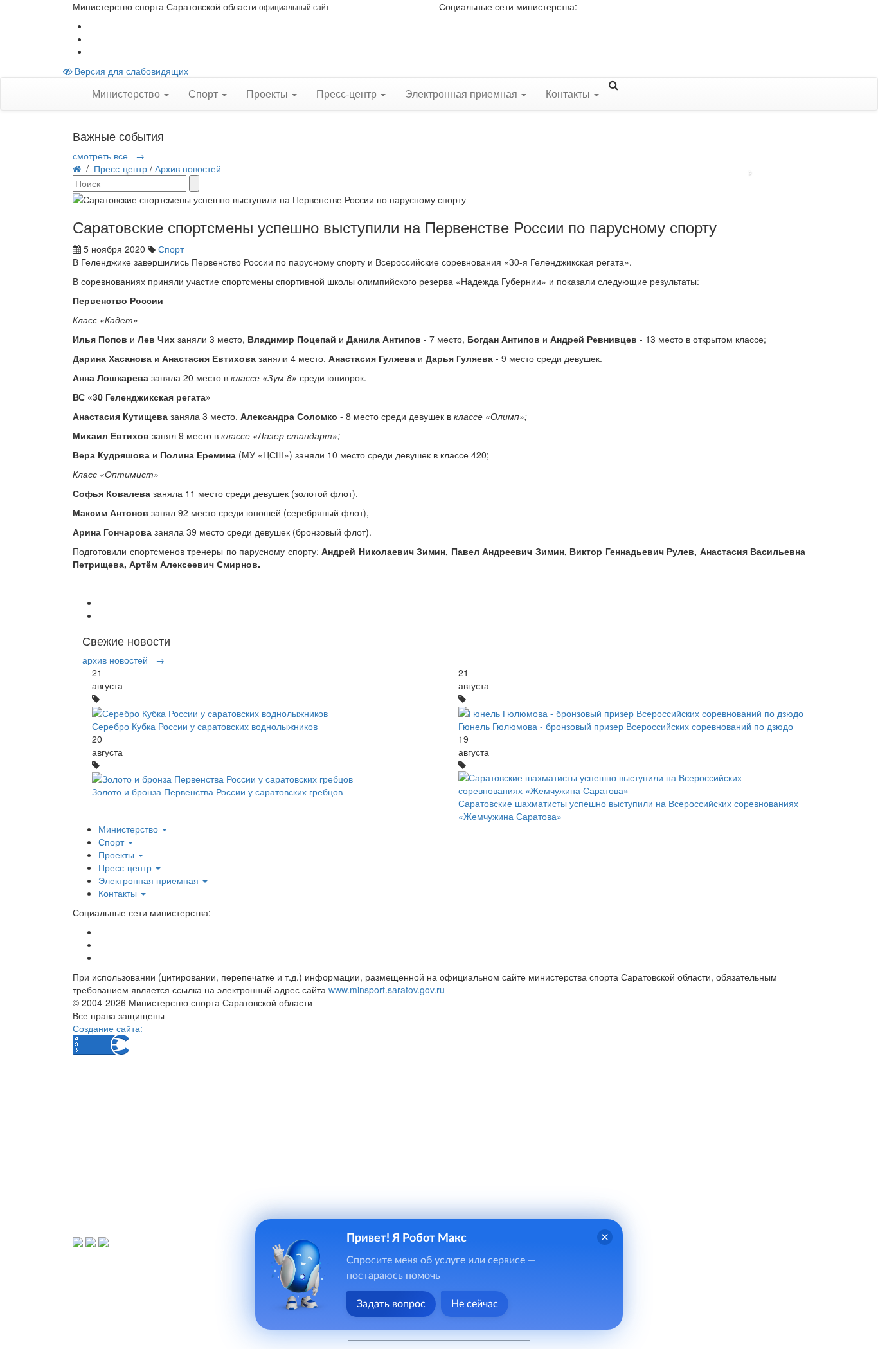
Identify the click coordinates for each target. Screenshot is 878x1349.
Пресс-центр (120, 168)
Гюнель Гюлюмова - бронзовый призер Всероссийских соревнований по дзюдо (625, 726)
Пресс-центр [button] (347, 93)
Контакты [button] (569, 93)
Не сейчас (474, 1304)
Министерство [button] (127, 93)
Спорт (171, 248)
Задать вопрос (391, 1304)
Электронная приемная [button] (462, 93)
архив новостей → (123, 659)
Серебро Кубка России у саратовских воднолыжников (205, 726)
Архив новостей (188, 168)
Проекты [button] (268, 93)
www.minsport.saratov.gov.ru (386, 989)
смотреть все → (109, 155)
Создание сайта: (108, 1028)
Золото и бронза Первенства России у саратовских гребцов (217, 791)
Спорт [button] (204, 93)
